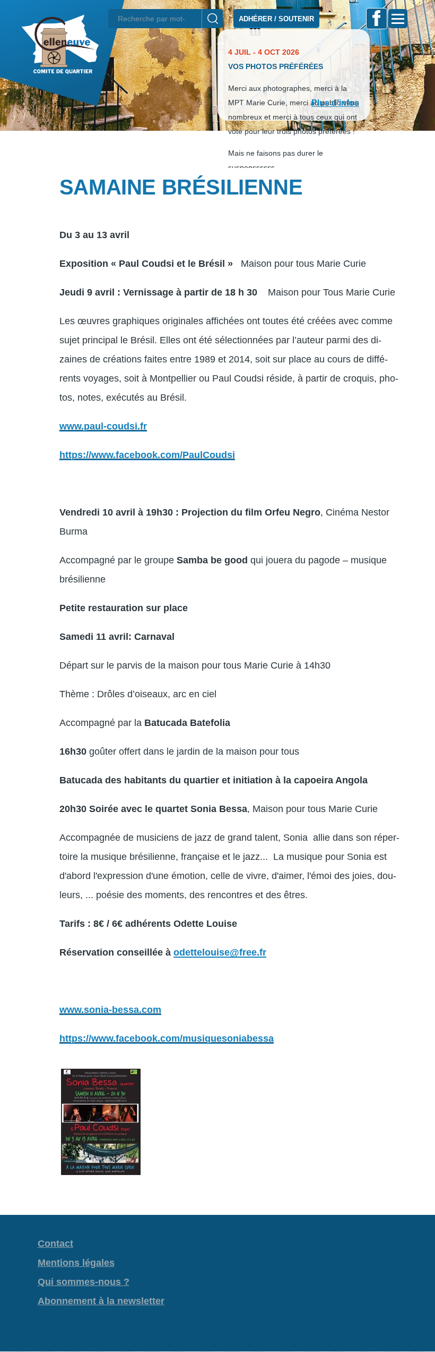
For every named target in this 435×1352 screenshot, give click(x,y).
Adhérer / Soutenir (276, 19)
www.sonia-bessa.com (110, 1009)
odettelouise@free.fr (219, 952)
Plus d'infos (335, 102)
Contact (55, 1243)
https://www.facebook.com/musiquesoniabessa (166, 1038)
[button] (217, 149)
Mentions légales (76, 1262)
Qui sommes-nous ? (83, 1282)
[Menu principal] (397, 18)
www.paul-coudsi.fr (103, 426)
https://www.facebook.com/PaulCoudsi (147, 455)
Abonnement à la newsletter (101, 1301)
